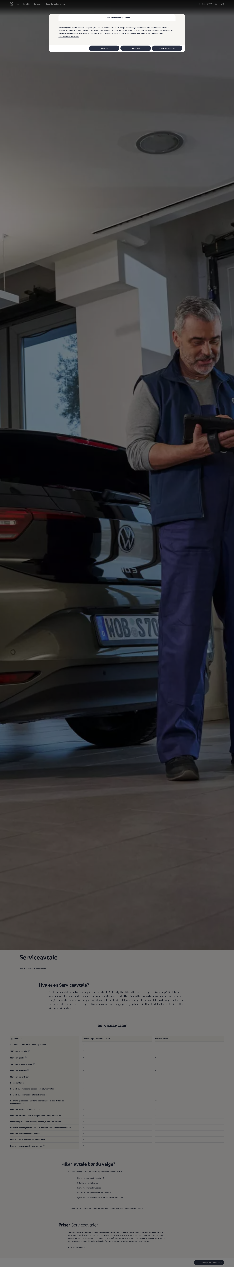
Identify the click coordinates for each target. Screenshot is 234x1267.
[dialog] (117, 633)
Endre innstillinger (167, 48)
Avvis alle (136, 48)
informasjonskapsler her (68, 36)
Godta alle (104, 48)
